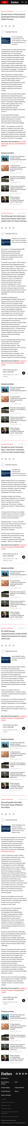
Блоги (16, 1091)
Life (16, 1082)
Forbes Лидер (5, 1087)
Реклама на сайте (6, 1105)
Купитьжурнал (4, 2)
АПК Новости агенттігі (8, 851)
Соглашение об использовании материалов (9, 1112)
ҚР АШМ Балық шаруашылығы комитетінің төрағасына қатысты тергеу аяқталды (19, 472)
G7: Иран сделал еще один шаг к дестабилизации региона (13, 143)
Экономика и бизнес (5, 1083)
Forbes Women (5, 1091)
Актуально (4, 1078)
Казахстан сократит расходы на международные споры (14, 363)
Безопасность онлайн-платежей (9, 1116)
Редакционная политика (7, 1102)
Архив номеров (6, 1095)
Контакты (3, 1099)
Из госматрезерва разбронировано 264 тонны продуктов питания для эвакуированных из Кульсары (19, 40)
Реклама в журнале (6, 1108)
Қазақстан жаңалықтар (7, 11)
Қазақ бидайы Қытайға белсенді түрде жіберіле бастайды (19, 658)
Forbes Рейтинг (19, 1087)
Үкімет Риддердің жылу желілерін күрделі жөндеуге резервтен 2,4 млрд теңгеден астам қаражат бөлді (19, 828)
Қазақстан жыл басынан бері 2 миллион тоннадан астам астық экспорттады (19, 240)
